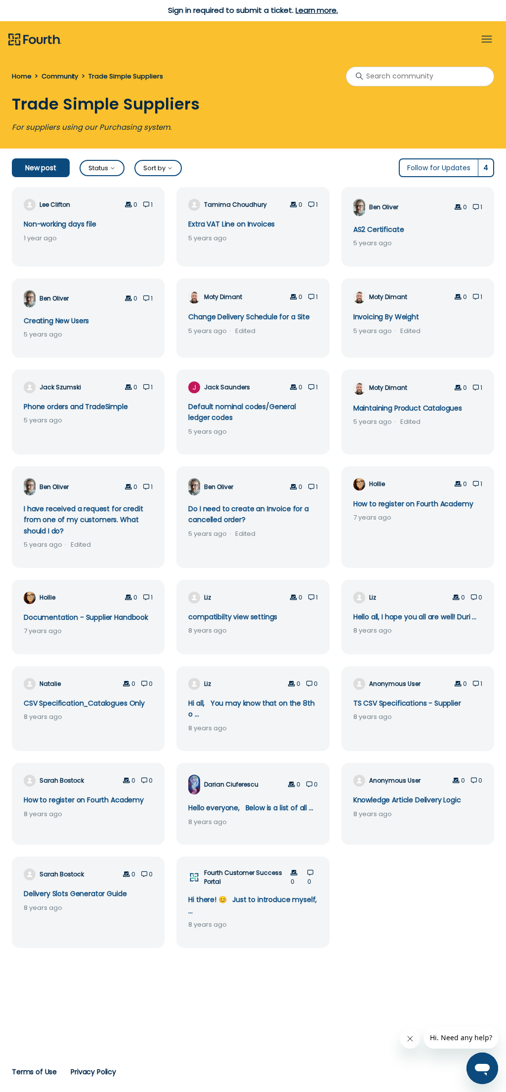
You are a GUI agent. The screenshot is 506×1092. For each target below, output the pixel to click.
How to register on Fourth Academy (413, 504)
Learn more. (316, 10)
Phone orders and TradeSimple (76, 407)
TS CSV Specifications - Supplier (407, 703)
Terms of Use (34, 1072)
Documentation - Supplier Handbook (86, 617)
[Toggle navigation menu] (487, 39)
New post (40, 168)
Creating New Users (56, 321)
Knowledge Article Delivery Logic (407, 800)
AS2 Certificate (378, 229)
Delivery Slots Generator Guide (75, 894)
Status (99, 168)
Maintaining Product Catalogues (407, 408)
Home (21, 76)
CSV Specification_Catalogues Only (84, 703)
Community (60, 76)
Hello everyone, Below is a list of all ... (250, 808)
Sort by (155, 168)
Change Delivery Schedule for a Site (249, 317)
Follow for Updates (438, 168)
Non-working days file (60, 224)
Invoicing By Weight (386, 317)
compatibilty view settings (232, 617)
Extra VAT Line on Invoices (231, 224)
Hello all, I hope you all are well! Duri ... (414, 617)
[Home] (34, 40)
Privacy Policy (93, 1072)
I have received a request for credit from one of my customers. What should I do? (83, 520)
